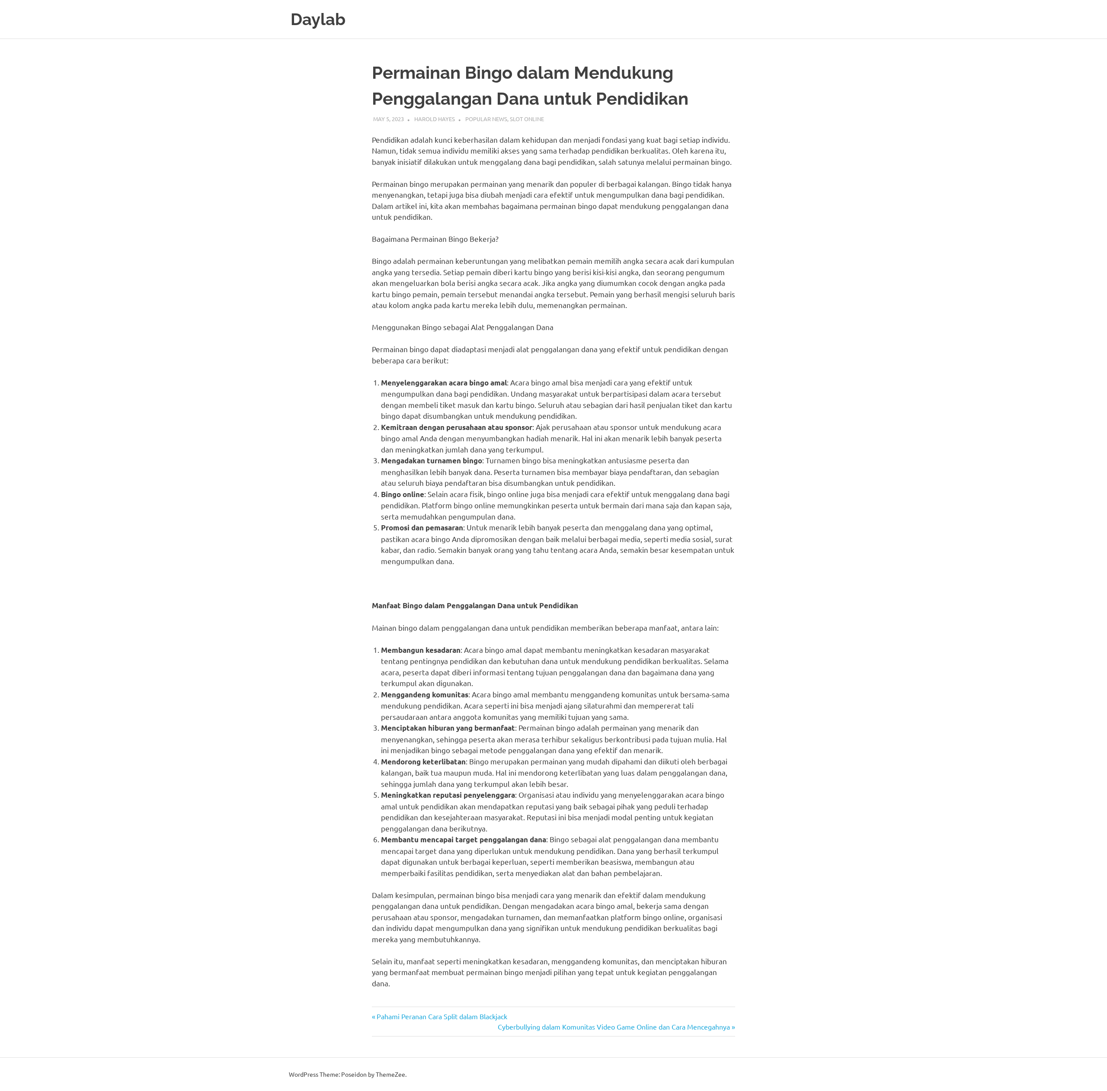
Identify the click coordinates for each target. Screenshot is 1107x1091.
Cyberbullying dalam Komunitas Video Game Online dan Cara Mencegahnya (614, 1026)
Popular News (486, 118)
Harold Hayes (434, 118)
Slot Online (527, 118)
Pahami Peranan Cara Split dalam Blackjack (441, 1016)
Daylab (318, 19)
